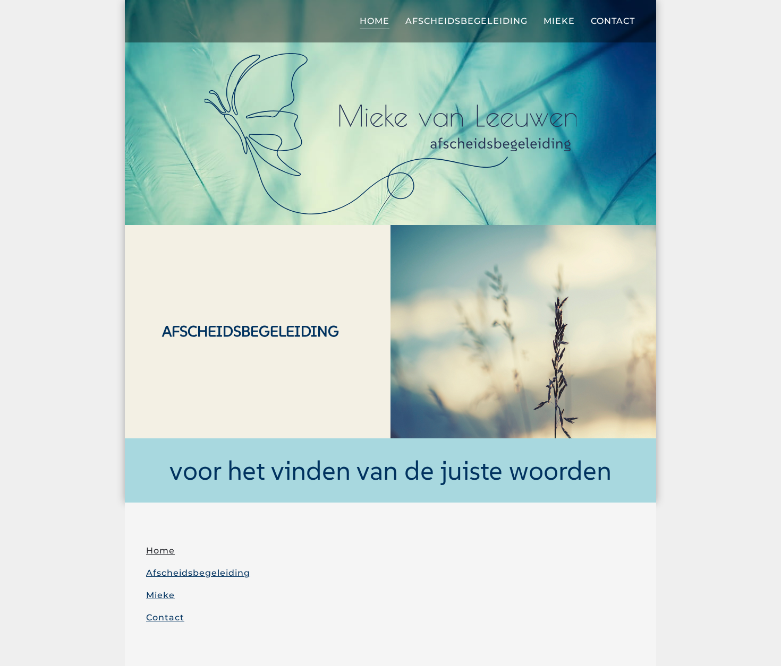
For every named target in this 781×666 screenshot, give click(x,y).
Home (374, 21)
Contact (613, 21)
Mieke (559, 21)
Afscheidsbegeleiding (466, 21)
